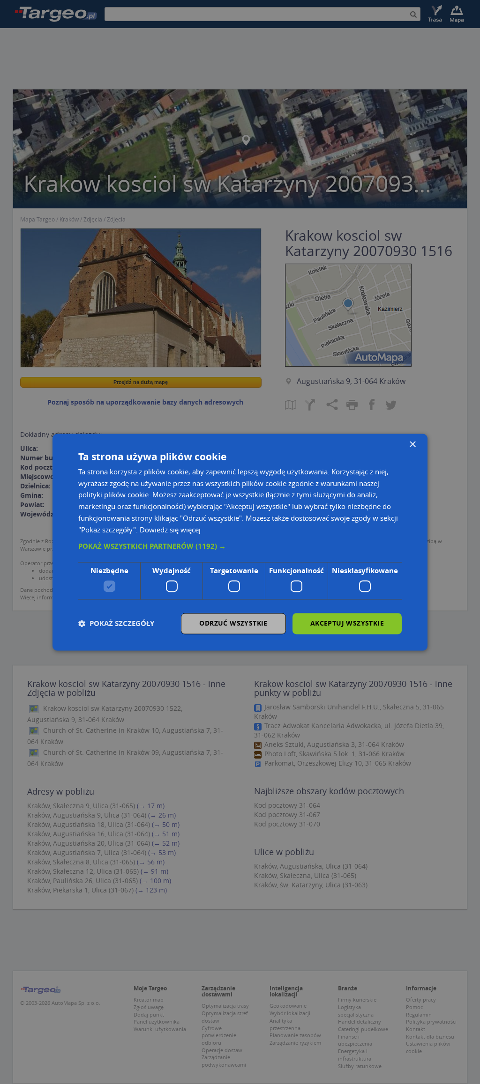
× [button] (412, 444)
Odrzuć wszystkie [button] (233, 623)
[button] (240, 547)
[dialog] (240, 542)
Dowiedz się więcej (170, 529)
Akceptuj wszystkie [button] (347, 623)
